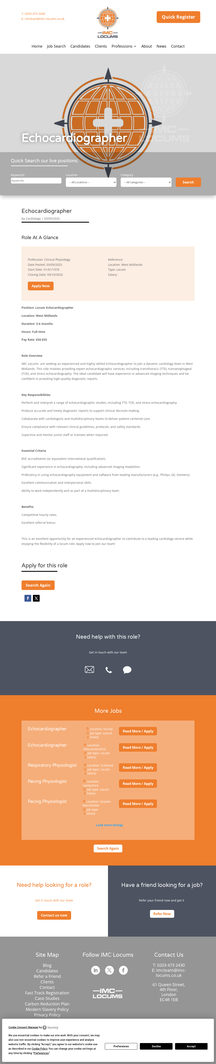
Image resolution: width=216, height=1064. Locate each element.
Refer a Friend (47, 976)
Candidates (80, 46)
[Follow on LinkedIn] (95, 970)
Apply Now (41, 286)
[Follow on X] (36, 598)
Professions (122, 46)
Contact (178, 46)
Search (188, 182)
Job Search (56, 46)
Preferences (121, 1046)
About (146, 46)
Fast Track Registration (47, 993)
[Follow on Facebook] (27, 598)
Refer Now (162, 913)
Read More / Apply (138, 731)
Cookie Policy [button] (39, 1048)
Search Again (38, 585)
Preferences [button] (41, 1053)
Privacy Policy (47, 1015)
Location (72, 175)
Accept (191, 1046)
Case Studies (47, 998)
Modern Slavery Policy (47, 1009)
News (161, 46)
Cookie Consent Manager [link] (23, 1027)
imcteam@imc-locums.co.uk (44, 19)
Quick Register (178, 17)
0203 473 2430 (35, 14)
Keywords (17, 175)
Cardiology (33, 218)
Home (37, 46)
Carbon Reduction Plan (47, 1004)
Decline (156, 1046)
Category (127, 175)
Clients (101, 46)
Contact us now (54, 915)
